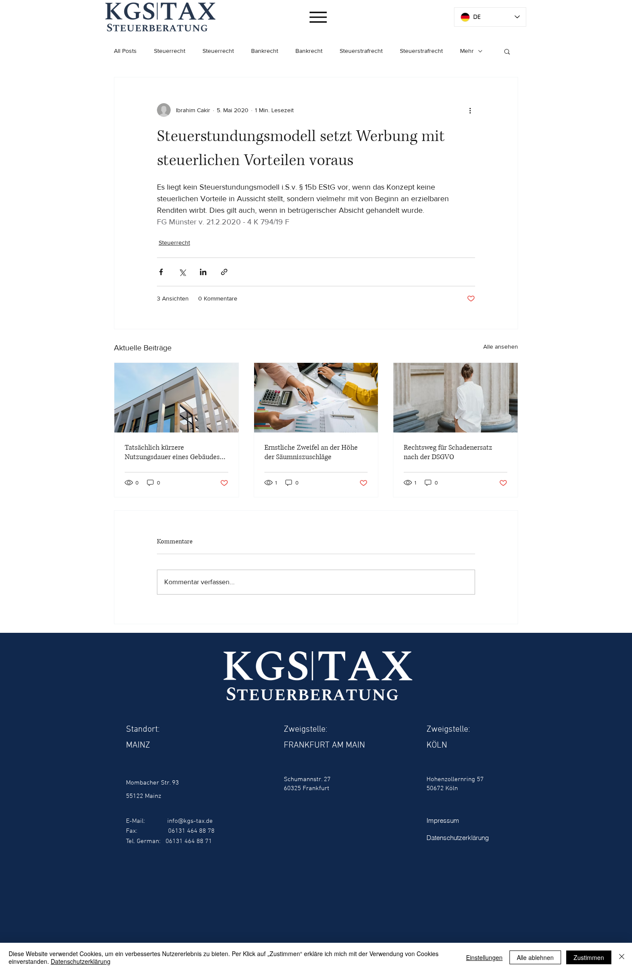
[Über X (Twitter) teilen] (182, 272)
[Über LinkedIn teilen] (203, 272)
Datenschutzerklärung (80, 961)
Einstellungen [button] (484, 957)
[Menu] (318, 17)
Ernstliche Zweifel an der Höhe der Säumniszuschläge (311, 452)
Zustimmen (589, 957)
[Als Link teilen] (224, 272)
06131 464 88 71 (189, 841)
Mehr (467, 50)
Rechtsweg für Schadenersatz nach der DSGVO (448, 452)
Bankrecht (264, 50)
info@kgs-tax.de (190, 821)
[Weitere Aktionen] (470, 110)
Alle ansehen (500, 346)
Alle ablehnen (535, 957)
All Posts (125, 50)
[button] (507, 51)
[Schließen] (622, 957)
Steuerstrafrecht (361, 50)
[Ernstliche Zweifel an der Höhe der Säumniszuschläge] (316, 397)
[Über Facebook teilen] (161, 272)
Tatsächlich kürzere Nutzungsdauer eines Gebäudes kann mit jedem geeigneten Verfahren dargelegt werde (172, 452)
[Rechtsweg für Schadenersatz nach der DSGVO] (455, 397)
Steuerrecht (169, 50)
